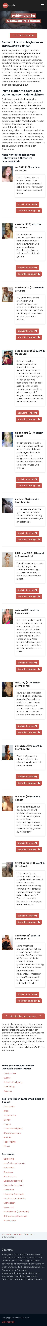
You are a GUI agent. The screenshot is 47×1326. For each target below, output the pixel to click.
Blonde (7, 1119)
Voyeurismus (10, 1115)
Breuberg (8, 1172)
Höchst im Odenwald (14, 1194)
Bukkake (7, 1137)
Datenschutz (8, 1322)
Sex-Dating (9, 1086)
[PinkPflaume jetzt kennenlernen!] (7, 869)
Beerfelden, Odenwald (14, 1163)
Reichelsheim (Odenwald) (16, 1211)
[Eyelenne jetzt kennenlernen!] (7, 803)
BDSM (6, 1111)
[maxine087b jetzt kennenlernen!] (7, 294)
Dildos (7, 1146)
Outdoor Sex (10, 1073)
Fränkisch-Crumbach (14, 1185)
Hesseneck (9, 1189)
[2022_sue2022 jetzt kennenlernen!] (7, 559)
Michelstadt (9, 1202)
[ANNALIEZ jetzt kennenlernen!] (7, 231)
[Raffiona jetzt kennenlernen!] (7, 942)
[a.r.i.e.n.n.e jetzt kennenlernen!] (7, 752)
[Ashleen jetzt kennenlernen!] (7, 505)
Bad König (9, 1158)
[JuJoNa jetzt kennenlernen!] (7, 616)
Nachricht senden (26, 204)
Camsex (8, 1091)
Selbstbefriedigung (13, 1082)
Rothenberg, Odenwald (15, 1216)
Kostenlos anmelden (24, 35)
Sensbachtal (10, 1220)
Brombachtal (10, 1176)
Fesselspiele (9, 1106)
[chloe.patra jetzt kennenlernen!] (7, 439)
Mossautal (9, 1207)
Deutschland (18, 1234)
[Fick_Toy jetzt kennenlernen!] (7, 689)
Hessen (29, 1234)
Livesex (7, 1077)
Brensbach (9, 1167)
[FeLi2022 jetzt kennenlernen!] (7, 174)
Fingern (7, 1124)
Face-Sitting (10, 1141)
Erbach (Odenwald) (13, 1180)
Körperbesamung (12, 1133)
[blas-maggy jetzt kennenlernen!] (7, 357)
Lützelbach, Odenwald (15, 1198)
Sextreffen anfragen (28, 210)
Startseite (6, 1234)
